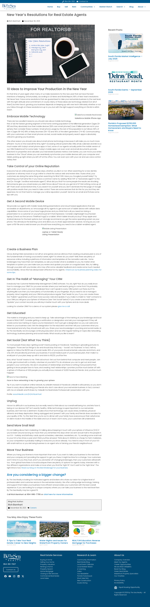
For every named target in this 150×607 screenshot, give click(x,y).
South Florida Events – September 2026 (125, 91)
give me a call (64, 306)
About (140, 6)
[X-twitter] (23, 576)
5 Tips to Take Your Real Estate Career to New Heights (21, 541)
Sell (66, 6)
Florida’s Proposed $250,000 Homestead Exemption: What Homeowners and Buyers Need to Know (124, 127)
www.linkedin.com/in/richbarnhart (27, 394)
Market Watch (105, 6)
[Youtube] (10, 576)
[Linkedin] (18, 576)
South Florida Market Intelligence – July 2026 (125, 57)
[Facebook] (5, 576)
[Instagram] (14, 576)
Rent (74, 6)
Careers (33, 508)
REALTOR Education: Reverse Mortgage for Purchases (86, 541)
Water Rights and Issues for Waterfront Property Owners (54, 541)
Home (50, 6)
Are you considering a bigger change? (36, 475)
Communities (87, 6)
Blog (131, 6)
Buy (58, 6)
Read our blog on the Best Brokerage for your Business (45, 468)
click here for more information (58, 494)
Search (120, 6)
